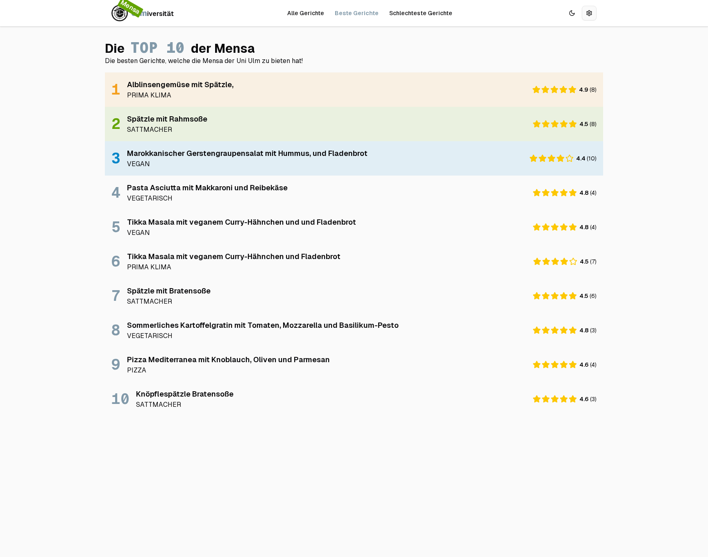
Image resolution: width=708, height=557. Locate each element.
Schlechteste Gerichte (420, 13)
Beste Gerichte (357, 13)
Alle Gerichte (305, 13)
